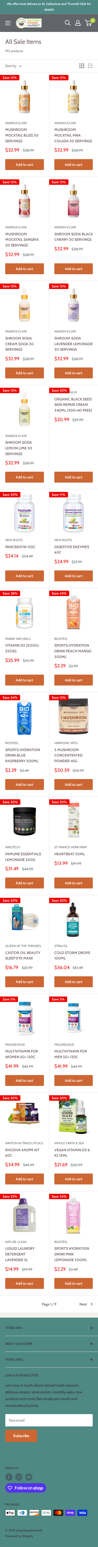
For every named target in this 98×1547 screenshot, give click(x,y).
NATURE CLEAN (15, 1242)
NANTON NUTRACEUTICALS (24, 1143)
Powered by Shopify (19, 1536)
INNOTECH (12, 847)
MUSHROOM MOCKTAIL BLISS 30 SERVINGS (21, 135)
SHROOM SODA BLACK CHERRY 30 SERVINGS (73, 237)
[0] (88, 23)
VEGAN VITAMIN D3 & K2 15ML (72, 1153)
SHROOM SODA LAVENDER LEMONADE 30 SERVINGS (73, 344)
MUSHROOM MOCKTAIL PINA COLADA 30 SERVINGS (73, 135)
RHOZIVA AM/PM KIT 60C (22, 1153)
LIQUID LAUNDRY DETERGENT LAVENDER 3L (19, 1254)
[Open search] (68, 23)
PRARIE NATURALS (18, 639)
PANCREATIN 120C (20, 547)
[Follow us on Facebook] (9, 1477)
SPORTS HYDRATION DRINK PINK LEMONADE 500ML (71, 1254)
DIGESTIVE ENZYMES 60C (71, 550)
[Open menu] (7, 23)
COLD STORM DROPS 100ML (72, 955)
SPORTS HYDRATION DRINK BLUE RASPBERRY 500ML (22, 755)
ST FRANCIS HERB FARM (70, 847)
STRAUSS (60, 946)
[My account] (77, 23)
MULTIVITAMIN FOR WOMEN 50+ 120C (21, 1054)
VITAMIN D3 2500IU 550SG (22, 648)
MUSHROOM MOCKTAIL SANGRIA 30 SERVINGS (22, 240)
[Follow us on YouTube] (28, 1477)
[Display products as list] (90, 65)
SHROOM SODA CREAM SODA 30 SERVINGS (19, 344)
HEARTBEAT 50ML (69, 854)
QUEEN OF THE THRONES (23, 946)
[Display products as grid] (81, 65)
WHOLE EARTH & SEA (69, 1143)
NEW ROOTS (14, 540)
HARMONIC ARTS (66, 743)
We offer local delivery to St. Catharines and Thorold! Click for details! (49, 6)
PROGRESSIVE (15, 1045)
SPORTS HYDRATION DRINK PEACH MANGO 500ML (72, 651)
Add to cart (24, 164)
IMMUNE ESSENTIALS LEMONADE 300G (23, 857)
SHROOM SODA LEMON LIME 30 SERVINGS (18, 448)
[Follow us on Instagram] (18, 1477)
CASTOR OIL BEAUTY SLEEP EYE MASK (22, 955)
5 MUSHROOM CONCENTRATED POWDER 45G (68, 755)
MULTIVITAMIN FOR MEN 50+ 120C (70, 1054)
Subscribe (21, 1435)
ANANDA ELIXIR (16, 123)
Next (83, 1304)
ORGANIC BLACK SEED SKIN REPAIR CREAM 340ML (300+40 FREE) (73, 405)
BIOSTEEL (61, 639)
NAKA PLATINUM (65, 392)
